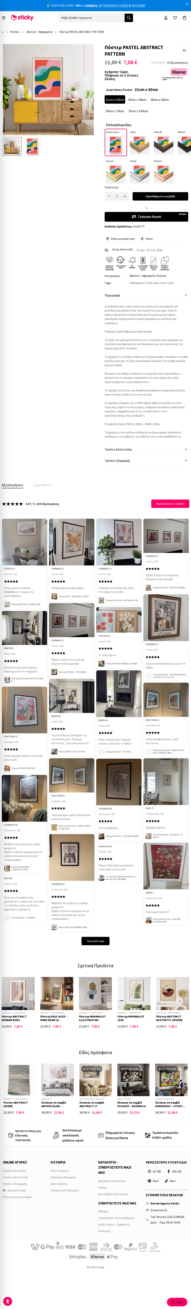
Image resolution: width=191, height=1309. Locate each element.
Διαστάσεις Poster (119, 90)
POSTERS (138, 5)
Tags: (108, 283)
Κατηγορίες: (112, 276)
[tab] (12, 485)
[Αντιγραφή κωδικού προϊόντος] (144, 226)
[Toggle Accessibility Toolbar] (7, 1301)
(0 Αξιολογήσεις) (177, 62)
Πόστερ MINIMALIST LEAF (131, 1018)
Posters (15, 32)
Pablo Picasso (124, 1098)
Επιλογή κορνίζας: (119, 125)
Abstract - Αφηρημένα (39, 32)
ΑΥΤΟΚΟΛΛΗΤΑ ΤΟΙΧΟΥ (113, 5)
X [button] (187, 4)
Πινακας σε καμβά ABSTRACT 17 (91, 1104)
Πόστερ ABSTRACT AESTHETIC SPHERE (169, 1018)
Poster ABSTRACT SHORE (16, 1104)
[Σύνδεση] (165, 18)
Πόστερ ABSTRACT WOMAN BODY (14, 1018)
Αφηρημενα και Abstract (92, 1098)
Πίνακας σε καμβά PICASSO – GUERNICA (131, 1104)
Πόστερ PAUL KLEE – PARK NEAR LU (53, 1018)
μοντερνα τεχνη (164, 283)
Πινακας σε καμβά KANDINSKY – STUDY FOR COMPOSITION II (169, 1106)
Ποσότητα (111, 187)
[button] (184, 50)
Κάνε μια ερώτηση (123, 239)
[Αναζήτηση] (129, 18)
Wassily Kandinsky (164, 1098)
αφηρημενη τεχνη (141, 283)
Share (149, 239)
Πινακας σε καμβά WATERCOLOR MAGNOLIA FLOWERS (55, 1106)
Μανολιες (46, 1098)
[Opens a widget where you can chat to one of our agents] (177, 1302)
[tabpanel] (95, 722)
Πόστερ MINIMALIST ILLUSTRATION (92, 1018)
